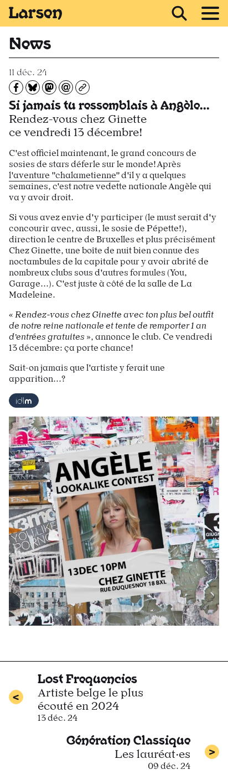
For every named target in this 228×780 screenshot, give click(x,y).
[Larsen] (35, 13)
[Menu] (210, 13)
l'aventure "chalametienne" (64, 175)
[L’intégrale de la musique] (24, 400)
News (30, 42)
